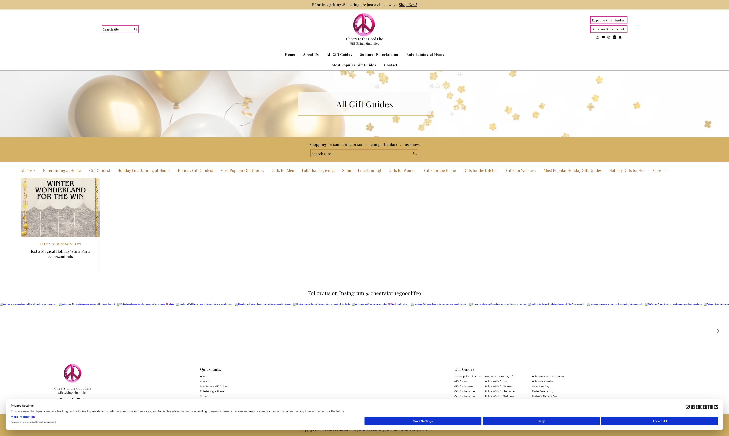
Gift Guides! (99, 170)
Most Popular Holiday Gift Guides (573, 170)
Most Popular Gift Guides (242, 170)
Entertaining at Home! (62, 170)
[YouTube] (603, 37)
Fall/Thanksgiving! (318, 170)
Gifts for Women (403, 170)
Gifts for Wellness (521, 170)
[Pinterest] (609, 37)
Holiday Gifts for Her (627, 170)
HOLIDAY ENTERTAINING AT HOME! (60, 244)
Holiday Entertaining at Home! (144, 170)
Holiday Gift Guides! (195, 170)
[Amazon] (620, 37)
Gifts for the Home (440, 170)
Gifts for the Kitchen (481, 170)
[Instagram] (597, 37)
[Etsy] (614, 37)
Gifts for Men (283, 170)
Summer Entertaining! (361, 170)
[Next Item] (718, 331)
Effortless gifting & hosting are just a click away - (364, 4)
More (656, 170)
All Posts (28, 170)
